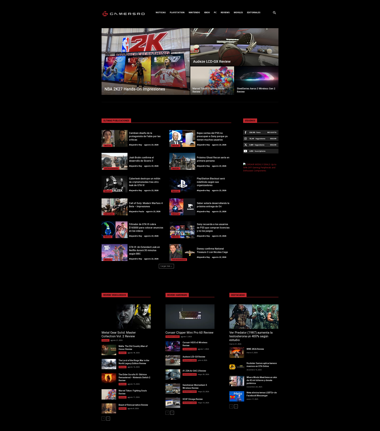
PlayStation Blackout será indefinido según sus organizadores (211, 182)
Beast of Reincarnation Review (133, 405)
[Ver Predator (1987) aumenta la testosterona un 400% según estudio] (253, 316)
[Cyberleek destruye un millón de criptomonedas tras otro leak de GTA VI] (115, 184)
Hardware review (172, 337)
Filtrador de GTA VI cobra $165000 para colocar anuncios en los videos (146, 228)
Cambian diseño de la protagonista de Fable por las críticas (144, 136)
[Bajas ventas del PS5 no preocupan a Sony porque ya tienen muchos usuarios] (182, 138)
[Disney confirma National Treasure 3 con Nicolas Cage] (182, 252)
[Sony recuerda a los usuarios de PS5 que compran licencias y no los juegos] (182, 229)
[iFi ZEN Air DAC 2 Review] (173, 374)
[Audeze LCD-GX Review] (234, 47)
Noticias (107, 146)
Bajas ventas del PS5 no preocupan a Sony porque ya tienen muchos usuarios (212, 136)
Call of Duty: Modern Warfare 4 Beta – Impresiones (146, 204)
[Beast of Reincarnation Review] (109, 408)
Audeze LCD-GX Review (194, 357)
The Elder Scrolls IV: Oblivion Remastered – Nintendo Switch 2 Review (134, 377)
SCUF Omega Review (193, 399)
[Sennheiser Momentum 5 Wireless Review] (173, 389)
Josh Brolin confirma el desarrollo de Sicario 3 (141, 159)
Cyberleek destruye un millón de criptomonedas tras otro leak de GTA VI (144, 182)
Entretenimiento (111, 168)
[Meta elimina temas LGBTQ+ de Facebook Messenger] (236, 396)
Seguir (273, 138)
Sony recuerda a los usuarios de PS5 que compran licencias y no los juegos (213, 228)
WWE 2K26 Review (255, 349)
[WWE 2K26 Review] (236, 353)
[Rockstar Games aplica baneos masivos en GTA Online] (236, 367)
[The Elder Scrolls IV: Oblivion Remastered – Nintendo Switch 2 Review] (109, 378)
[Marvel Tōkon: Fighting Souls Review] (212, 80)
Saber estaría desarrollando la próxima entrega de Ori (213, 204)
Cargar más (165, 266)
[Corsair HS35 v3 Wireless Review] (173, 346)
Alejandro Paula (136, 211)
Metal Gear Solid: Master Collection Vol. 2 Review (119, 334)
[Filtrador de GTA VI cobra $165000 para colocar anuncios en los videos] (115, 229)
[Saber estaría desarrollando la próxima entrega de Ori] (182, 206)
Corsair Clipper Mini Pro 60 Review (189, 332)
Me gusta (271, 132)
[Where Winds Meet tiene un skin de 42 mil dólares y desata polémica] (236, 381)
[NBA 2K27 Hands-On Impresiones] (146, 61)
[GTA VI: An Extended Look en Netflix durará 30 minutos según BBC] (115, 252)
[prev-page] (103, 418)
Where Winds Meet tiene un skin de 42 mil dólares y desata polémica (262, 380)
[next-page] (108, 418)
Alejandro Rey (135, 145)
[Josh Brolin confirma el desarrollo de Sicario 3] (115, 161)
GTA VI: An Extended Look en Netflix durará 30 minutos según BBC (144, 250)
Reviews (105, 340)
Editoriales (108, 214)
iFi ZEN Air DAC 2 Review (194, 371)
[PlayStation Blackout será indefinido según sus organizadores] (182, 184)
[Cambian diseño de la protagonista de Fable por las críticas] (115, 138)
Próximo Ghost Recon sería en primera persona (213, 159)
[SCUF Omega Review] (173, 403)
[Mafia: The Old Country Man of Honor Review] (109, 350)
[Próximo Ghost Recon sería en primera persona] (182, 161)
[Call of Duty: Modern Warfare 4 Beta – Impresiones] (115, 206)
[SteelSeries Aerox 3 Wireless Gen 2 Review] (256, 80)
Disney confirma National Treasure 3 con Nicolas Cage (212, 250)
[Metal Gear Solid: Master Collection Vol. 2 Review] (126, 316)
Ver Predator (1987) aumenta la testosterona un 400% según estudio (251, 336)
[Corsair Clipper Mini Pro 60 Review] (190, 316)
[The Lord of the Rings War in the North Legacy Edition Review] (109, 364)
